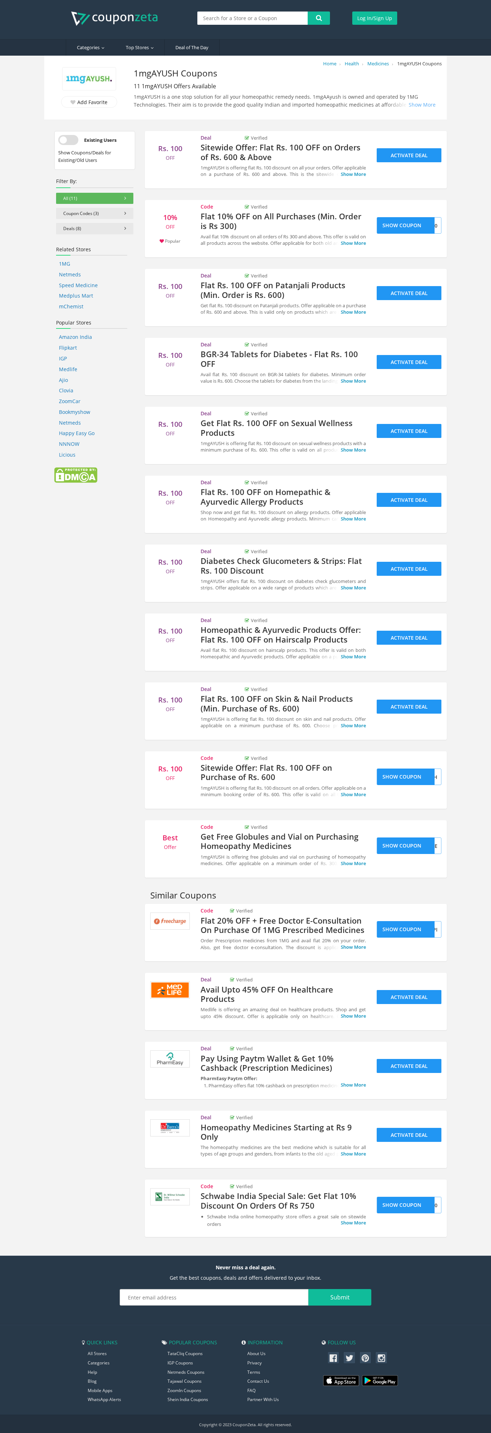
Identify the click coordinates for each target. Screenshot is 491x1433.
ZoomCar (70, 401)
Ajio (63, 380)
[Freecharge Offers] (170, 921)
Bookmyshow (74, 412)
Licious (67, 454)
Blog (92, 1381)
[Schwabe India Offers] (170, 1196)
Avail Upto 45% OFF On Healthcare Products (267, 994)
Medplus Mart (76, 295)
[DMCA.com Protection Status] (75, 475)
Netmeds (70, 274)
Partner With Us (263, 1399)
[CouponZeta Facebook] (333, 1358)
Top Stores (137, 47)
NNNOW (69, 443)
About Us (256, 1353)
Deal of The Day (191, 47)
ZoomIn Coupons (184, 1390)
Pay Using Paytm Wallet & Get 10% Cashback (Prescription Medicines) (267, 1063)
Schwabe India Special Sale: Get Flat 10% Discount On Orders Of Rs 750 (278, 1200)
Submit (340, 1297)
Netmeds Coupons (186, 1372)
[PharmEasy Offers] (170, 1059)
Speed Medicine (78, 285)
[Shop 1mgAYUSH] (89, 79)
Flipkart (68, 347)
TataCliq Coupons (185, 1353)
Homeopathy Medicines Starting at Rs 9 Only (276, 1132)
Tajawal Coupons (185, 1381)
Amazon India (75, 336)
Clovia (66, 390)
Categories (88, 47)
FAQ (251, 1390)
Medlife (68, 369)
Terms (253, 1372)
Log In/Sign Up (374, 18)
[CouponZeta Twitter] (349, 1358)
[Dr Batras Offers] (170, 1127)
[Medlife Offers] (170, 990)
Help (92, 1372)
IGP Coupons (180, 1363)
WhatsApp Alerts (104, 1399)
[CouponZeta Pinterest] (365, 1358)
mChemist (71, 306)
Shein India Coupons (188, 1399)
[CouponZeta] (118, 18)
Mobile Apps (100, 1390)
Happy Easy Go (77, 433)
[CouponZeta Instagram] (381, 1358)
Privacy (254, 1363)
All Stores (97, 1353)
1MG (64, 263)
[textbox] (252, 18)
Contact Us (258, 1381)
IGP (63, 358)
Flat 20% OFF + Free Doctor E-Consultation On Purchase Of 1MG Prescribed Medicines (282, 925)
